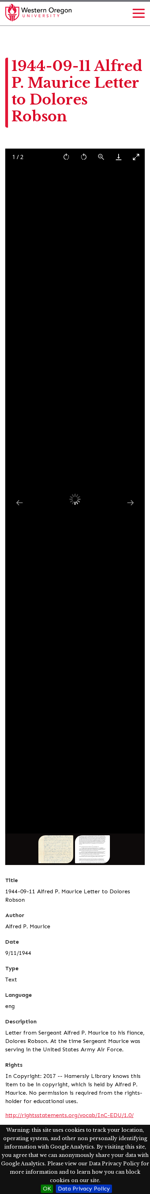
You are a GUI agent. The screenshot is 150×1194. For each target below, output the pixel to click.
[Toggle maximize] (136, 157)
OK (47, 1188)
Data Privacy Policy (84, 1188)
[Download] (118, 157)
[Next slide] (130, 502)
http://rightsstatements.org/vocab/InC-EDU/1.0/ (69, 1115)
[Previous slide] (19, 502)
